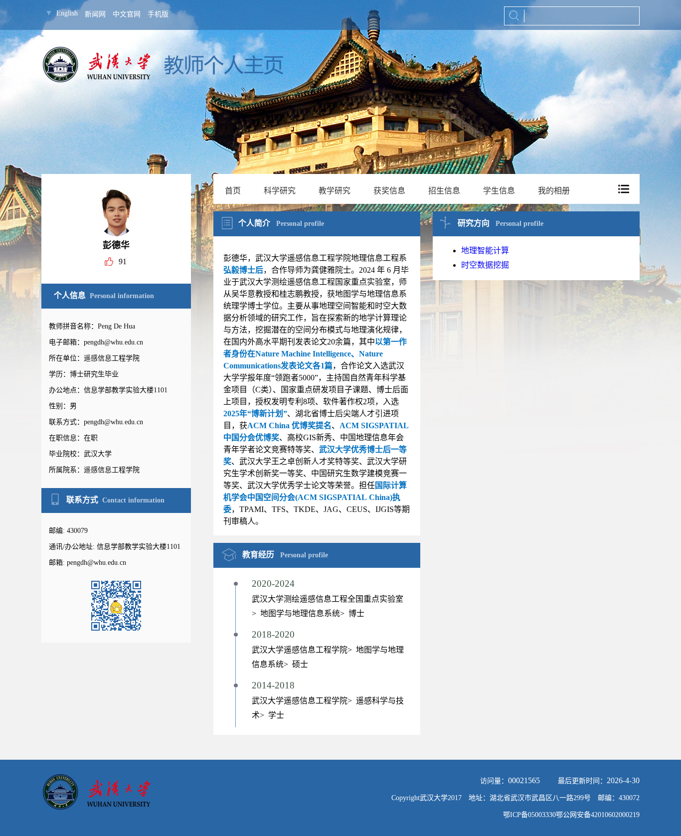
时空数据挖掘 (485, 265)
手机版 (158, 14)
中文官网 (127, 14)
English (67, 13)
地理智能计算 (485, 250)
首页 (233, 190)
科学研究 (280, 190)
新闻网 (95, 14)
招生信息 (444, 190)
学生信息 (499, 190)
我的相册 (554, 190)
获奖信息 (389, 190)
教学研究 (334, 190)
